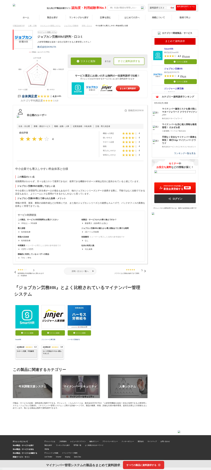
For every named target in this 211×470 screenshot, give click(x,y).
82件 (184, 77)
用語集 (46, 449)
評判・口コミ (87, 26)
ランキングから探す (79, 17)
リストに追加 (87, 61)
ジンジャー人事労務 (48, 339)
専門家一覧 (77, 445)
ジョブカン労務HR (71, 26)
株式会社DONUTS (46, 46)
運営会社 (141, 441)
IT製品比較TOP (19, 26)
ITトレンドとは (49, 441)
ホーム (26, 17)
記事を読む (105, 17)
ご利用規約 (63, 441)
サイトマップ (152, 441)
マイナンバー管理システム (50, 26)
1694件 (187, 57)
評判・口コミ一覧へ (80, 271)
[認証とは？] (20, 118)
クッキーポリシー (128, 441)
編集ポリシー (94, 441)
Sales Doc (77, 457)
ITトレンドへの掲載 (51, 453)
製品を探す (52, 17)
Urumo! (58, 457)
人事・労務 (32, 26)
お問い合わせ (165, 441)
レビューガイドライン (78, 441)
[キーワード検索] (142, 7)
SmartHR (18, 339)
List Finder (48, 457)
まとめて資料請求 (128, 88)
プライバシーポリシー (110, 441)
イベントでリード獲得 (69, 453)
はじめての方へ (132, 17)
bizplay (67, 457)
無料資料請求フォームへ (186, 7)
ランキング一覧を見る (185, 153)
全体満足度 (29, 96)
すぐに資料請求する (129, 61)
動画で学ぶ (185, 17)
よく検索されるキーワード (94, 445)
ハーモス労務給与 (74, 339)
